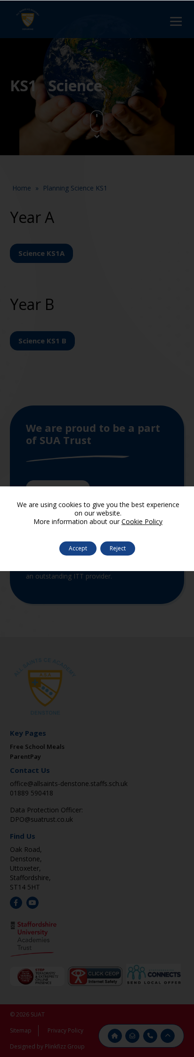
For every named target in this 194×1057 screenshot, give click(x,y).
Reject (118, 548)
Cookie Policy (141, 521)
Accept (78, 548)
